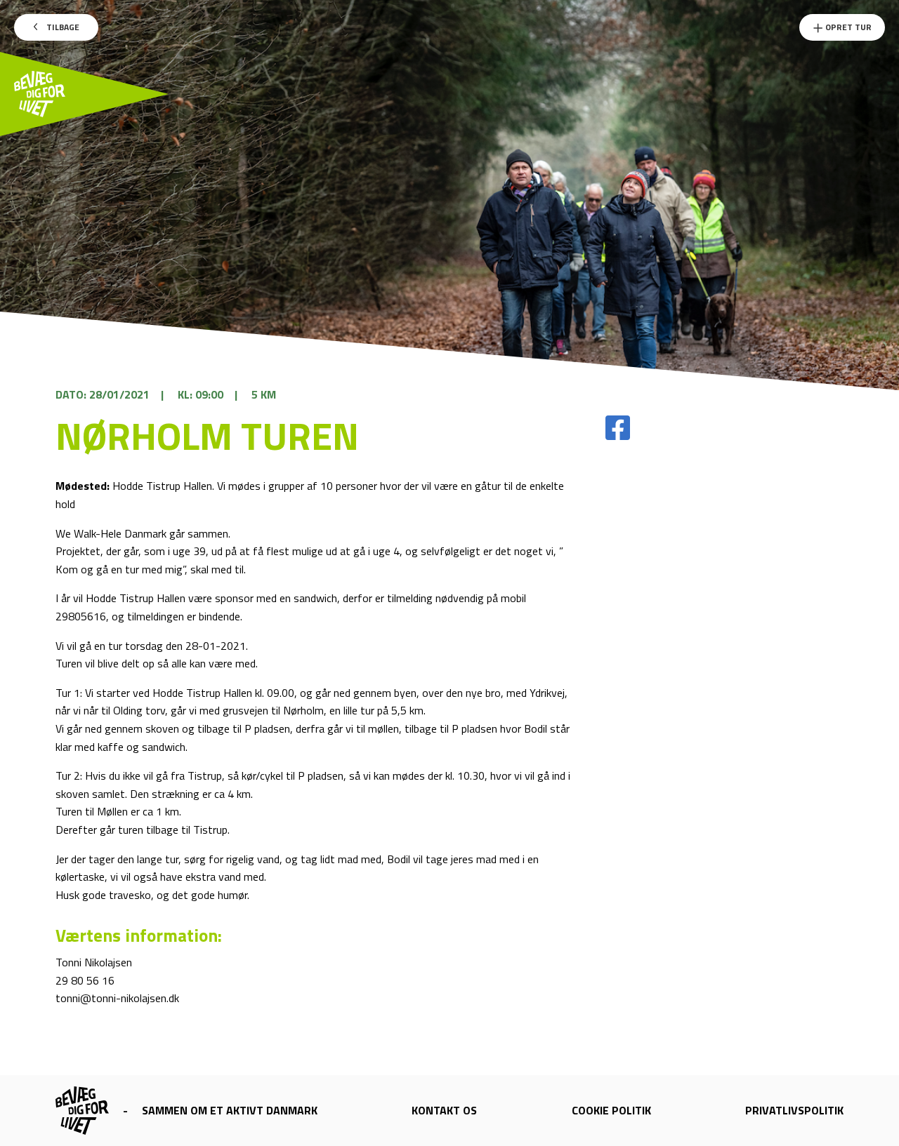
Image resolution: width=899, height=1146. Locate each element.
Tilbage (61, 27)
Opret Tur (847, 27)
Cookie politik (611, 1110)
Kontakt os (444, 1110)
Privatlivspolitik (794, 1110)
